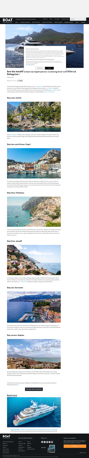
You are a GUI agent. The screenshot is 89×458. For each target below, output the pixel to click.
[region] (45, 59)
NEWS (16, 22)
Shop (28, 445)
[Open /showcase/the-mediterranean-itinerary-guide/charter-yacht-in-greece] (34, 412)
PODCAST (45, 19)
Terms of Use (6, 449)
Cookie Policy (6, 450)
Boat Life (21, 449)
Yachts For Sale (22, 443)
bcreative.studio (31, 449)
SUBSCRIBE (57, 19)
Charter (20, 445)
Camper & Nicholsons (49, 92)
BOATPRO (83, 22)
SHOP (51, 19)
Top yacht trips (15, 429)
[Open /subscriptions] (50, 449)
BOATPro (29, 443)
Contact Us (5, 445)
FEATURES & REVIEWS (25, 22)
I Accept (49, 68)
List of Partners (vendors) (30, 64)
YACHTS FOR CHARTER (47, 22)
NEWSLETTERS (65, 19)
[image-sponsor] (20, 81)
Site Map (29, 447)
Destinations (21, 447)
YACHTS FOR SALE (36, 22)
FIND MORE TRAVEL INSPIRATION (34, 389)
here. (18, 385)
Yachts (20, 441)
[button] (80, 46)
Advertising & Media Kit (8, 441)
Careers (4, 447)
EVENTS (77, 22)
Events (28, 441)
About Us (5, 443)
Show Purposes (40, 68)
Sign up (75, 446)
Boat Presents (22, 450)
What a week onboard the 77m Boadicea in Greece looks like (39, 429)
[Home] (8, 21)
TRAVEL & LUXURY (58, 22)
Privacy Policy (6, 452)
